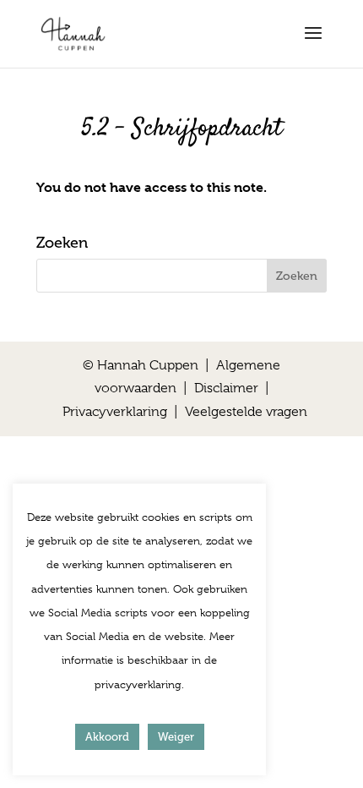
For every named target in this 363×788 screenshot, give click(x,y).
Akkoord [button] (107, 737)
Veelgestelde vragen (246, 411)
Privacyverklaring (114, 411)
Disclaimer (226, 388)
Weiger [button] (176, 737)
